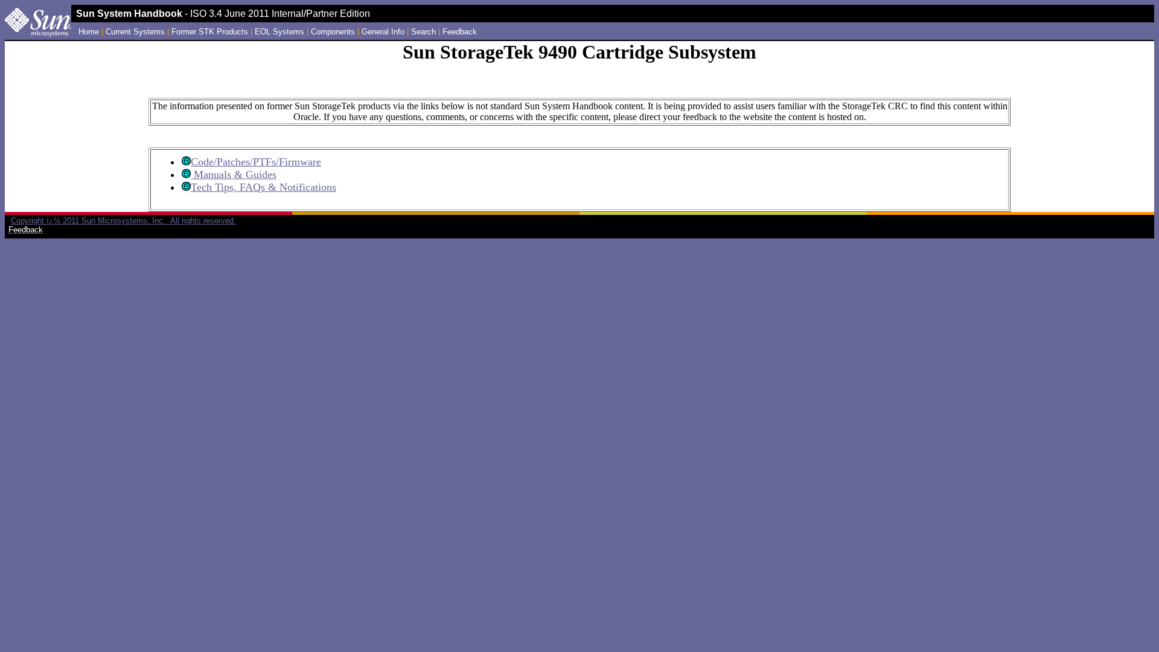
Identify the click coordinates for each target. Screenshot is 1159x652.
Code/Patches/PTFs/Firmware (256, 162)
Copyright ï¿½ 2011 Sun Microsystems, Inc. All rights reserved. (123, 220)
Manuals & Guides (233, 174)
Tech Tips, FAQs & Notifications (263, 187)
